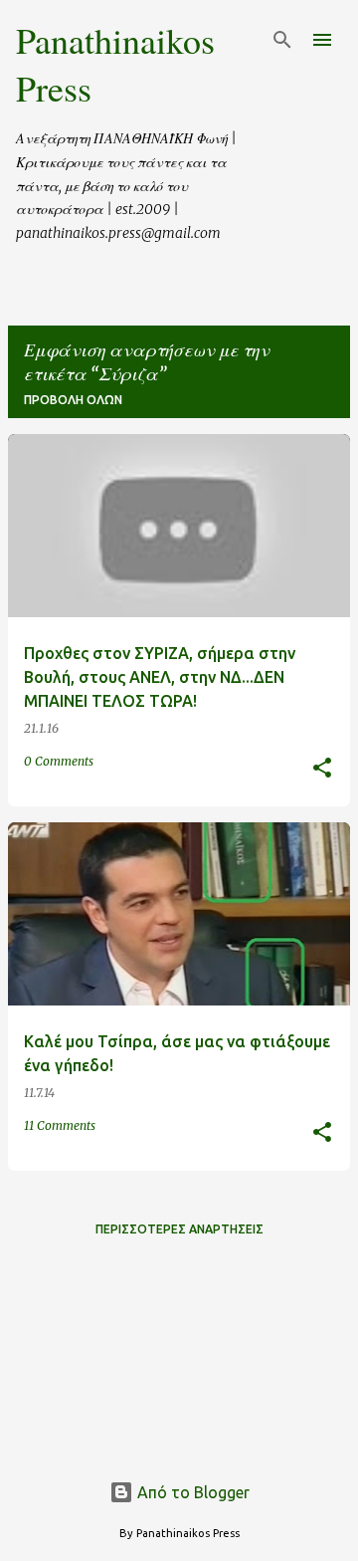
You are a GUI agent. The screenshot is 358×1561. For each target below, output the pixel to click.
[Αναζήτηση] (282, 40)
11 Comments (59, 1125)
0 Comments (58, 761)
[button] (322, 769)
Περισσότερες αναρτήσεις (179, 1229)
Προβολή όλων (73, 399)
